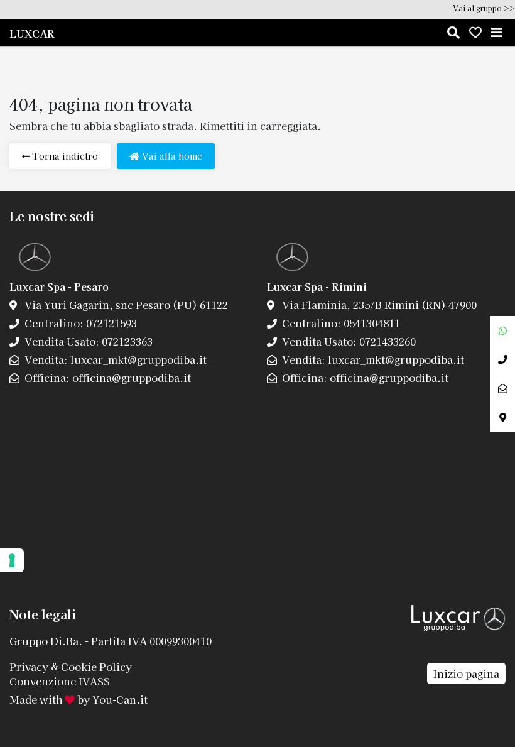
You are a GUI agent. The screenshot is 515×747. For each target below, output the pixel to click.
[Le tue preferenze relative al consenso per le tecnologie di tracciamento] (12, 560)
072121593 (110, 322)
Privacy (28, 665)
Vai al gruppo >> (484, 8)
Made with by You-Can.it (78, 699)
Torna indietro (64, 156)
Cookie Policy (96, 665)
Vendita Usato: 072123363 (87, 341)
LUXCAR (32, 33)
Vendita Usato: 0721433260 (347, 341)
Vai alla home (170, 156)
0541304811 (370, 322)
